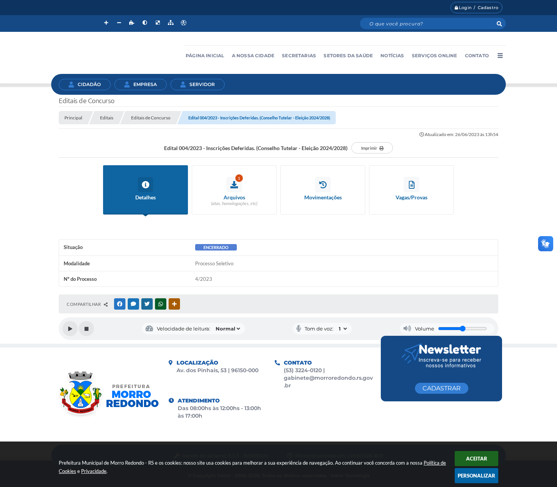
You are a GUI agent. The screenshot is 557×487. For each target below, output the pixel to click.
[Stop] (86, 328)
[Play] (70, 328)
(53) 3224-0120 (303, 370)
